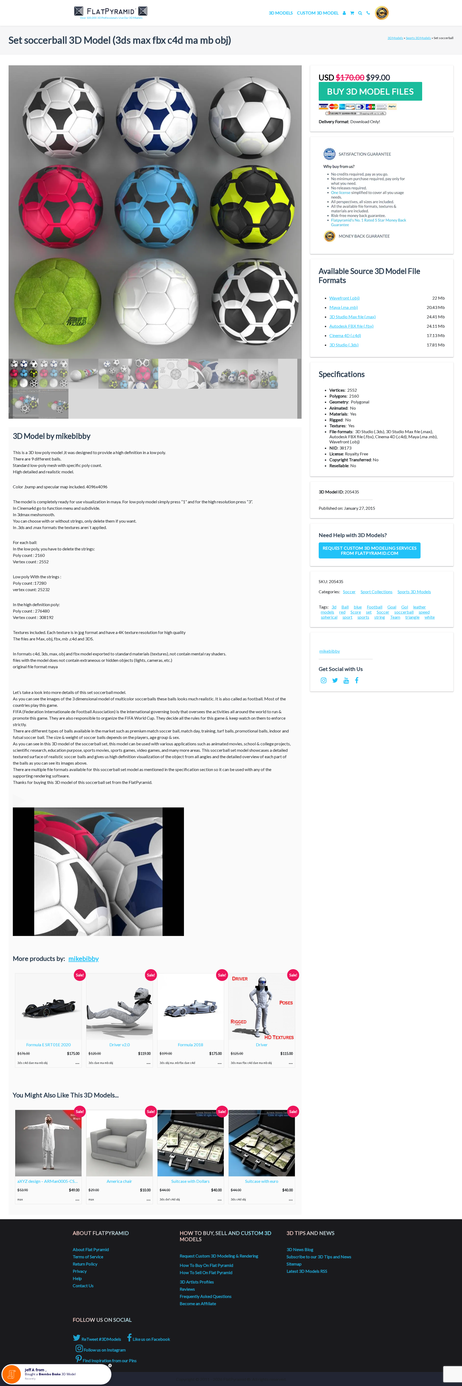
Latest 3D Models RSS (307, 1271)
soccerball (404, 611)
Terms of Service (88, 1256)
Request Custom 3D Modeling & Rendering (219, 1255)
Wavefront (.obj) (344, 297)
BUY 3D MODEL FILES (370, 91)
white (430, 617)
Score (356, 611)
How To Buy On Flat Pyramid (206, 1265)
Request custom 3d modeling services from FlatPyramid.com (370, 550)
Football (374, 606)
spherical (329, 617)
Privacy (80, 1271)
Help (77, 1278)
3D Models (281, 12)
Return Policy (85, 1263)
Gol (404, 606)
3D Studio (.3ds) (344, 344)
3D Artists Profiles (197, 1281)
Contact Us (83, 1285)
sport (347, 617)
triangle (412, 617)
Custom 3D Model (317, 12)
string (379, 617)
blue (358, 606)
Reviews (187, 1288)
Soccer (349, 591)
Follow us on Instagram (104, 1349)
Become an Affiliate (198, 1303)
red (342, 611)
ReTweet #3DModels (101, 1339)
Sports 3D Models (418, 38)
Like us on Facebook (151, 1339)
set (369, 611)
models (327, 611)
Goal (391, 606)
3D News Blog (300, 1249)
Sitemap (294, 1263)
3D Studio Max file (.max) (352, 316)
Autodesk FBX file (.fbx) (351, 325)
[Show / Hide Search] (360, 12)
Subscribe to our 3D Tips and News (319, 1256)
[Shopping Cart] (352, 12)
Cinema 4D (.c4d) (345, 335)
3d (334, 606)
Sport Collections (376, 591)
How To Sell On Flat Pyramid (206, 1272)
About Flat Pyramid (91, 1249)
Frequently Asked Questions (206, 1296)
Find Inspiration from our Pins (109, 1360)
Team (395, 617)
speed (424, 611)
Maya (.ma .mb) (343, 307)
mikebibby (83, 958)
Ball (345, 606)
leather (419, 606)
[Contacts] (368, 12)
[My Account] (344, 12)
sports (363, 617)
